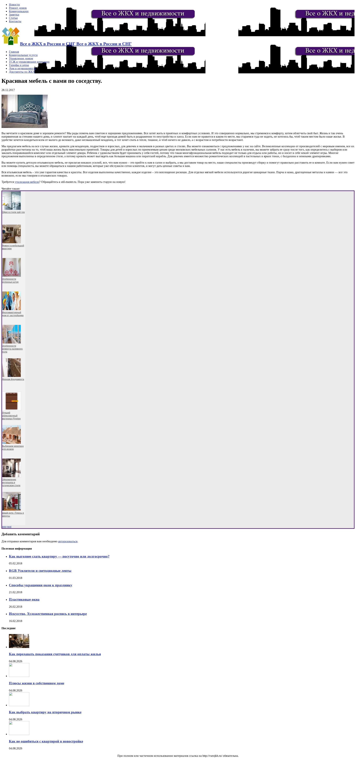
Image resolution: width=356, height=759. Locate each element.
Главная (14, 51)
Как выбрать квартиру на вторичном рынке (45, 712)
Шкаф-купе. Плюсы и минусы (13, 514)
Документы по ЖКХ (22, 71)
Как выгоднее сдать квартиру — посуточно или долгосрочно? (59, 556)
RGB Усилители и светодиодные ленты (40, 571)
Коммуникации (19, 11)
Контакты (15, 21)
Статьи (13, 17)
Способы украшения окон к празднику (40, 585)
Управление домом (21, 58)
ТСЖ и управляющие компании (29, 61)
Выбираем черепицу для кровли (13, 447)
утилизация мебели (27, 181)
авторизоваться (67, 541)
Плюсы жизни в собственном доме (36, 683)
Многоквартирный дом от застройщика (13, 314)
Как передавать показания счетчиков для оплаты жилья (55, 654)
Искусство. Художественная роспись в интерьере (48, 614)
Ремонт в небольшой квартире (13, 247)
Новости (14, 4)
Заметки (14, 14)
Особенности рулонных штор (10, 280)
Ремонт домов (18, 7)
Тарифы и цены (19, 65)
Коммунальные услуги (23, 55)
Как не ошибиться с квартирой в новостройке (46, 741)
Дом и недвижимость (22, 68)
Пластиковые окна (24, 599)
